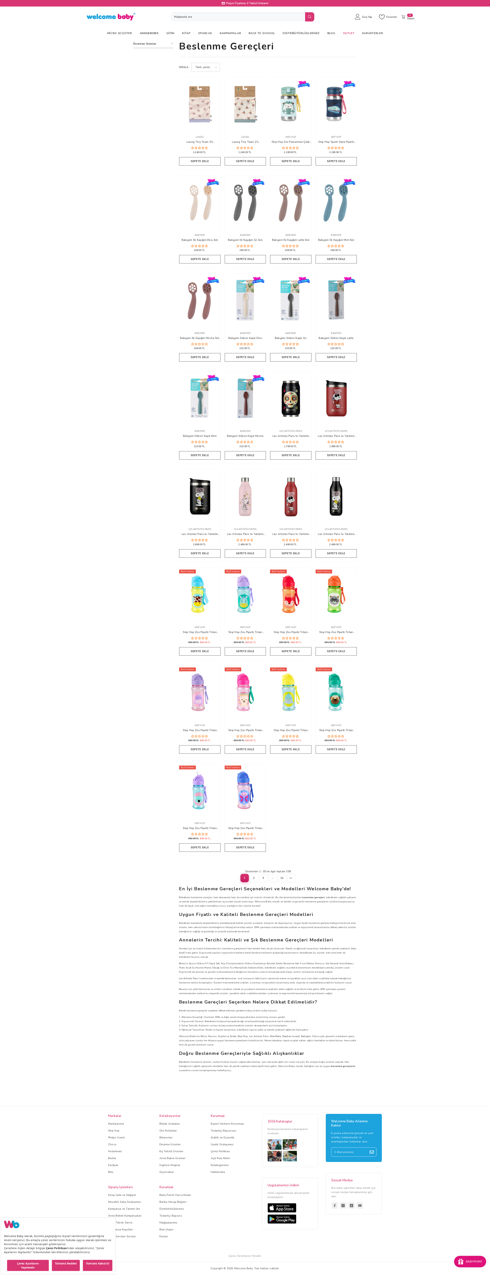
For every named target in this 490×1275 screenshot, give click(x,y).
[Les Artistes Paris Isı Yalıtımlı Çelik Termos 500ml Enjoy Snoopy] (245, 496)
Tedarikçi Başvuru (170, 1216)
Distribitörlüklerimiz (171, 1209)
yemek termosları (226, 978)
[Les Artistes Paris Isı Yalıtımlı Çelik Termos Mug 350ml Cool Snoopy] (336, 398)
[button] (205, 67)
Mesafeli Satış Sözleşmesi (124, 1202)
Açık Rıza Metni (220, 1158)
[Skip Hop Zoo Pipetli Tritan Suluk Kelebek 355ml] (245, 790)
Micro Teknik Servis (120, 1222)
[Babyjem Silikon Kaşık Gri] (290, 300)
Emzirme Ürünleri (170, 1144)
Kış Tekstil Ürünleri (171, 1151)
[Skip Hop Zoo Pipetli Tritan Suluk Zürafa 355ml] (199, 594)
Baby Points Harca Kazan (175, 1195)
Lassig (200, 137)
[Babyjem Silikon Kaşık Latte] (336, 300)
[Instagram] (343, 1205)
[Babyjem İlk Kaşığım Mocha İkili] (199, 300)
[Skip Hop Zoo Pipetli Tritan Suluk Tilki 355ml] (290, 594)
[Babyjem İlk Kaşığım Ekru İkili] (199, 202)
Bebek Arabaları (169, 1124)
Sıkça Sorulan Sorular (122, 1236)
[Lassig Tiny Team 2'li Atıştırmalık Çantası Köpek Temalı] (245, 104)
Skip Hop (290, 137)
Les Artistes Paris (290, 431)
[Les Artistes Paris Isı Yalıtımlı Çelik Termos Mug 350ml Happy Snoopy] (199, 496)
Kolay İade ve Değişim (122, 1195)
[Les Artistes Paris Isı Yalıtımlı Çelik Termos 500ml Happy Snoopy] (336, 496)
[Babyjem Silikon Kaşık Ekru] (245, 300)
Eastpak (113, 1165)
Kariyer (163, 1236)
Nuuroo (183, 989)
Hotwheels (115, 1151)
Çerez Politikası (220, 1151)
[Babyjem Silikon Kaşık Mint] (199, 398)
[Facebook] (334, 1205)
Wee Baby (275, 1036)
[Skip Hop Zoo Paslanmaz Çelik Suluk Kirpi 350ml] (290, 104)
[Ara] (242, 16)
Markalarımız (116, 1124)
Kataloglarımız (220, 1165)
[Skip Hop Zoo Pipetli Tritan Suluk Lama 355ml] (245, 692)
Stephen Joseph (291, 1036)
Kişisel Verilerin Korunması (227, 1124)
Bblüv (182, 963)
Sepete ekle (200, 161)
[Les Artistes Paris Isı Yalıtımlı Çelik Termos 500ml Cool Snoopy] (290, 496)
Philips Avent (116, 1137)
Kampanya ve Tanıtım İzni (124, 1209)
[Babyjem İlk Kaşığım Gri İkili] (245, 202)
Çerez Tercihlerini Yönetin (245, 1256)
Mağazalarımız (168, 1222)
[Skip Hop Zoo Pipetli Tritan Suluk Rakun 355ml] (336, 594)
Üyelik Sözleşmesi (222, 1144)
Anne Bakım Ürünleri (172, 1158)
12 (282, 878)
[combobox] (238, 16)
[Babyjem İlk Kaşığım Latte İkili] (290, 202)
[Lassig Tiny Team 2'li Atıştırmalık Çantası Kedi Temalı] (199, 104)
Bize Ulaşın (166, 1229)
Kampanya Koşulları (120, 1229)
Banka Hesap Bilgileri (173, 1202)
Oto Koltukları (168, 1130)
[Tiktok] (351, 1205)
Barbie (112, 1158)
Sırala (184, 67)
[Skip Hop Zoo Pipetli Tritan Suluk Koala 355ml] (199, 790)
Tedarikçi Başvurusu (223, 1130)
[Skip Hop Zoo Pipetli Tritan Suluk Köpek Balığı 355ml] (290, 692)
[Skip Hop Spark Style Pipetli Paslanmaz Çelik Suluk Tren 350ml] (336, 104)
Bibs (111, 1172)
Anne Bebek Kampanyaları (124, 1216)
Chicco (316, 1036)
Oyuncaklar (166, 1172)
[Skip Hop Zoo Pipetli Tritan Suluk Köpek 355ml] (336, 692)
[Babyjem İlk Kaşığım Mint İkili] (336, 202)
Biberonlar (166, 1137)
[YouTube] (360, 1205)
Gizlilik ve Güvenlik (222, 1137)
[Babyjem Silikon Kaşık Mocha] (245, 398)
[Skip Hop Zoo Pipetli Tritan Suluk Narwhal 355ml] (199, 692)
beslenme (196, 923)
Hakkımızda (218, 1172)
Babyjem (200, 235)
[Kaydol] (371, 1152)
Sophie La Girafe (227, 1036)
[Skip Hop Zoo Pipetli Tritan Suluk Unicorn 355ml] (245, 594)
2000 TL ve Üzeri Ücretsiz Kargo (247, 3)
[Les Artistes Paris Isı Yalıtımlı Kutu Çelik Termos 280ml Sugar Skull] (290, 398)
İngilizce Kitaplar (169, 1165)
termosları (207, 978)
